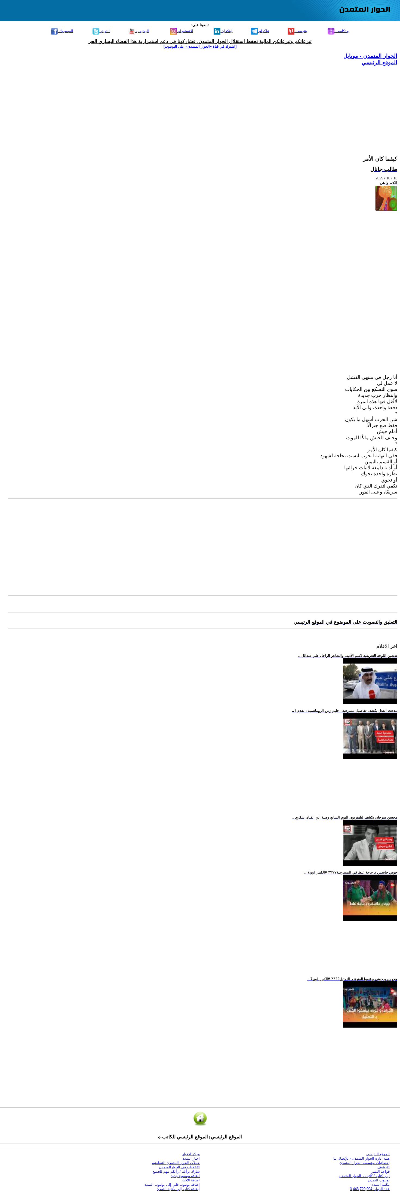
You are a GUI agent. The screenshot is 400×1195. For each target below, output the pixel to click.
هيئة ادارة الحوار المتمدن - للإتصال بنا (361, 1158)
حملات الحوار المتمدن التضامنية (176, 1163)
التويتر (104, 31)
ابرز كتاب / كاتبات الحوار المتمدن (364, 1176)
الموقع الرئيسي (379, 62)
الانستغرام (185, 31)
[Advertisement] (234, 104)
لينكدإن (226, 31)
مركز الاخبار (191, 1154)
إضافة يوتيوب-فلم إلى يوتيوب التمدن (171, 1184)
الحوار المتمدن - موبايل (370, 56)
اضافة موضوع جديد (185, 1176)
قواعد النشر (380, 1171)
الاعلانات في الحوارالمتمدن (179, 1167)
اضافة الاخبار (190, 1180)
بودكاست (341, 31)
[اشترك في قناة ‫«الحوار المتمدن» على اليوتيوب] (200, 46)
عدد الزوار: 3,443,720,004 (370, 1189)
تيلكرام (263, 31)
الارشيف (383, 1167)
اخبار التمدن (190, 1158)
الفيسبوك (65, 31)
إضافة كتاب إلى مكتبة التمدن (178, 1189)
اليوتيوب (142, 31)
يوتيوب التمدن (379, 1180)
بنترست (300, 31)
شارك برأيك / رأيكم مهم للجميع (176, 1171)
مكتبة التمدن (380, 1184)
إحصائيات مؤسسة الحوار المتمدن (364, 1163)
